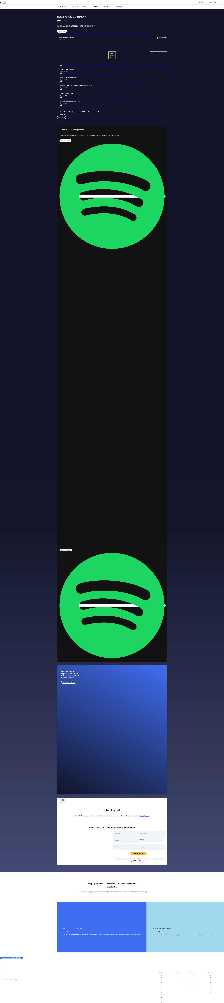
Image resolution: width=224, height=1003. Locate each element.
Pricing (164, 1002)
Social (164, 980)
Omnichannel (166, 982)
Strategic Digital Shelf (168, 990)
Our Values (196, 980)
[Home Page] (3, 2)
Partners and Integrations (199, 977)
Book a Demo (212, 2)
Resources (106, 6)
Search (164, 977)
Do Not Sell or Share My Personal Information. (13, 985)
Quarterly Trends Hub (217, 985)
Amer (112, 55)
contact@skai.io (144, 816)
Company (118, 6)
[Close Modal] (63, 800)
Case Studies (215, 977)
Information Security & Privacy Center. (11, 987)
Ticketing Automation (168, 997)
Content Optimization (168, 995)
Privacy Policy (140, 860)
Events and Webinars (217, 987)
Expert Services (183, 975)
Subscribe (78, 135)
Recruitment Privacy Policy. (25, 984)
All (111, 53)
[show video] (113, 33)
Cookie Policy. (13, 984)
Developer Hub (215, 992)
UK (111, 57)
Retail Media (166, 975)
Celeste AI (165, 985)
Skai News (196, 985)
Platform (62, 6)
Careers (195, 982)
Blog (213, 975)
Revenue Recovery (167, 999)
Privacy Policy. (4, 984)
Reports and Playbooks (217, 982)
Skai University (183, 980)
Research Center (216, 980)
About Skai (196, 975)
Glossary (214, 990)
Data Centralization (167, 987)
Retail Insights (166, 992)
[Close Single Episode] (73, 263)
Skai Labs (181, 977)
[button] (62, 31)
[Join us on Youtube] (16, 979)
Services (74, 6)
